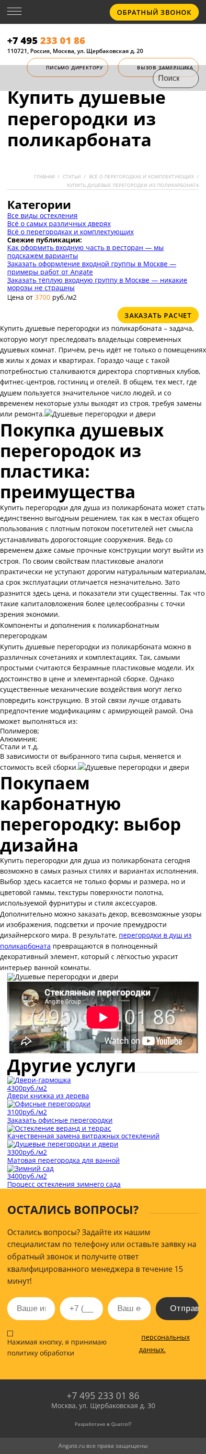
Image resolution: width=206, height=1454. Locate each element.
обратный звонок (154, 12)
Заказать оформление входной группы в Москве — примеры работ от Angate (91, 267)
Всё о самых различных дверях (59, 223)
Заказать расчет (158, 315)
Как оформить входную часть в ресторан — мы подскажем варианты (85, 251)
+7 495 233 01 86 (103, 1395)
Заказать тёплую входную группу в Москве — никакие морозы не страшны (97, 284)
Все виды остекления (42, 215)
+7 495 (46, 40)
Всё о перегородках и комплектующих (70, 231)
